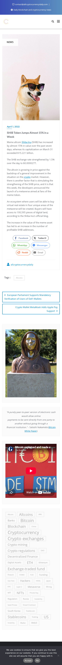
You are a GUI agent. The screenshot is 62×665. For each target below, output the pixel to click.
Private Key (34, 593)
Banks (11, 520)
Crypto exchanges (26, 538)
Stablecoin (30, 611)
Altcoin (10, 514)
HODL (38, 581)
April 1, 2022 (13, 126)
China (34, 526)
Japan (48, 581)
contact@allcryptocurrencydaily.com (31, 4)
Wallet (23, 623)
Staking (35, 617)
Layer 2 (19, 587)
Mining (49, 586)
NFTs (20, 593)
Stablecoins (17, 616)
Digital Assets (14, 562)
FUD (32, 575)
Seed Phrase (12, 605)
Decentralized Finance (23, 556)
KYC (9, 587)
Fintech (11, 574)
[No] (58, 655)
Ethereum (43, 562)
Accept (28, 660)
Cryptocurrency (23, 532)
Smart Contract (29, 605)
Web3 (34, 622)
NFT (9, 592)
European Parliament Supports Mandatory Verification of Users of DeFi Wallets (27, 296)
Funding (43, 574)
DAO (42, 550)
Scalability (38, 599)
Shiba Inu (26, 142)
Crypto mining (17, 545)
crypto (27, 176)
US (46, 616)
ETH (30, 562)
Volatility (11, 623)
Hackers (25, 580)
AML (40, 514)
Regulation (12, 599)
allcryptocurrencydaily (21, 264)
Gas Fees (11, 581)
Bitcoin (27, 520)
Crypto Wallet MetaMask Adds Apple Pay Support (36, 309)
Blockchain (17, 526)
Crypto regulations (21, 550)
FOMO (22, 575)
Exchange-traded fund (26, 568)
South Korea (14, 610)
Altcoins (19, 278)
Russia (26, 598)
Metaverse (34, 586)
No (37, 660)
